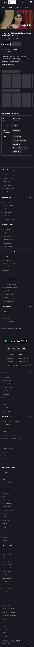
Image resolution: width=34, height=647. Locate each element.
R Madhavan (6, 551)
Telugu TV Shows (7, 185)
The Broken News (7, 517)
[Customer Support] (26, 2)
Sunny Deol (6, 575)
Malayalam (14, 49)
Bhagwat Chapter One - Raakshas (11, 421)
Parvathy (4, 39)
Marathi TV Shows (7, 178)
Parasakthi (5, 455)
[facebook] (9, 349)
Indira (4, 404)
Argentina (5, 626)
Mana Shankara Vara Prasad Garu (12, 438)
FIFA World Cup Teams (9, 612)
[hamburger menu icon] (30, 2)
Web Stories (6, 605)
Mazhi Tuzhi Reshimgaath (9, 284)
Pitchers (5, 541)
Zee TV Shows (6, 229)
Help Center (10, 358)
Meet (4, 315)
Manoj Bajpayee (7, 564)
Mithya (4, 527)
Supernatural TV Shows (9, 219)
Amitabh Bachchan (8, 585)
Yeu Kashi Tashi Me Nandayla (10, 287)
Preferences (22, 361)
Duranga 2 (5, 524)
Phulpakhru (6, 298)
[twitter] (19, 349)
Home (3, 7)
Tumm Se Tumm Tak (8, 380)
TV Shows (18, 7)
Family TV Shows (7, 209)
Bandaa (5, 459)
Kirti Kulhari (6, 581)
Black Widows (6, 520)
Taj (3, 530)
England (5, 629)
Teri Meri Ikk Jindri (7, 274)
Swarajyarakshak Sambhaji (10, 301)
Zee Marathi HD (7, 483)
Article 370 (5, 452)
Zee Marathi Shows (8, 236)
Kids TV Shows (6, 411)
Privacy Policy (21, 358)
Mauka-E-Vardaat (7, 325)
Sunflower (5, 534)
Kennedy (5, 428)
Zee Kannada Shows (8, 240)
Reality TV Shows (7, 216)
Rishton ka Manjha (7, 311)
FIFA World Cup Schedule (9, 616)
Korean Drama (7, 408)
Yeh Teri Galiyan (7, 260)
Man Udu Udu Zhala (8, 294)
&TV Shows (6, 233)
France (4, 619)
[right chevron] (4, 81)
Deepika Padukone (8, 558)
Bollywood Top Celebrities (9, 545)
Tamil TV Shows (7, 182)
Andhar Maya (6, 507)
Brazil (4, 633)
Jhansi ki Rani (6, 384)
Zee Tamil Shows (7, 243)
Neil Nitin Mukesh (7, 578)
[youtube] (24, 349)
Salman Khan (6, 561)
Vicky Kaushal (6, 571)
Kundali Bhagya (7, 391)
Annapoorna (6, 401)
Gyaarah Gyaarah (7, 500)
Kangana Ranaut (7, 588)
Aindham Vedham (7, 513)
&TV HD (5, 479)
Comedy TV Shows (7, 212)
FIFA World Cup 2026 (8, 609)
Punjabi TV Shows (7, 192)
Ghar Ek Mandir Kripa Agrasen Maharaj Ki (14, 328)
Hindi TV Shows (7, 175)
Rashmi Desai (6, 592)
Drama (7, 54)
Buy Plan (12, 2)
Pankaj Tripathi (7, 568)
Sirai (4, 445)
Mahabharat (6, 377)
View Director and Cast (8, 64)
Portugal (5, 636)
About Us (21, 354)
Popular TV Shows (7, 372)
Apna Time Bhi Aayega (9, 264)
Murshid (5, 496)
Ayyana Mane (6, 493)
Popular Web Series (7, 488)
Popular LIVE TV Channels (9, 467)
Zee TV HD (5, 476)
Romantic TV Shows (8, 206)
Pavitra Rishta (6, 267)
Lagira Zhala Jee (7, 291)
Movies (26, 7)
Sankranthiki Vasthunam (9, 435)
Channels (11, 354)
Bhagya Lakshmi (7, 318)
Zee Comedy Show (8, 322)
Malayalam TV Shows (8, 188)
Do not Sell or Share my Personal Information (16, 365)
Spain (4, 622)
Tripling (5, 537)
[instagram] (14, 349)
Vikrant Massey (7, 554)
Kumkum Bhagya (7, 387)
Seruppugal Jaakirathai (9, 510)
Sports (10, 7)
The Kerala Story (7, 449)
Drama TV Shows (7, 202)
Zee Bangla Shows (7, 246)
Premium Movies (6, 416)
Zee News (5, 472)
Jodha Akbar (6, 257)
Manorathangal (7, 503)
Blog (4, 602)
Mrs (4, 442)
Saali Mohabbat (7, 425)
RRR (4, 462)
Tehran (5, 432)
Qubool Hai (6, 270)
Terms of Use (10, 361)
